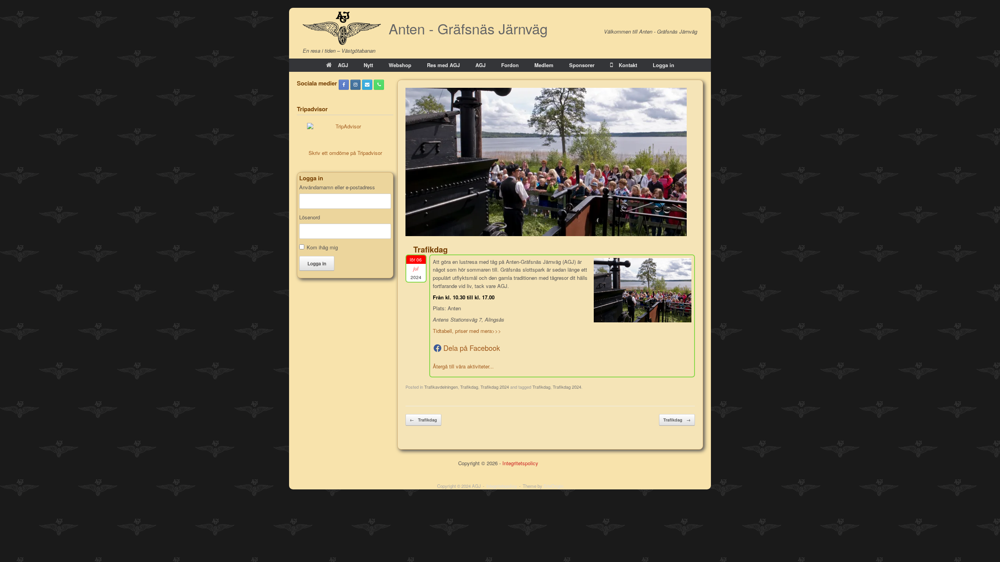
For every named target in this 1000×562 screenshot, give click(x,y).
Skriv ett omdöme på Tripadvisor (345, 153)
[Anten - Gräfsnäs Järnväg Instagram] (355, 85)
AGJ (343, 65)
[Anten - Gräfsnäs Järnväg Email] (367, 85)
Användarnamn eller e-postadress (337, 187)
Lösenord (309, 217)
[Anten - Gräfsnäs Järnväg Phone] (379, 85)
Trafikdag (469, 387)
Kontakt (628, 65)
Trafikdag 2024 (494, 387)
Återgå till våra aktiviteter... (463, 366)
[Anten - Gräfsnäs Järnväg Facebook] (344, 85)
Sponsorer (582, 65)
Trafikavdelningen (441, 387)
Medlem (544, 65)
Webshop (400, 65)
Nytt (368, 65)
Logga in (663, 65)
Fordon (510, 65)
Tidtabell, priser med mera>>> (467, 330)
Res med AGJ (443, 65)
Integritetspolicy (520, 463)
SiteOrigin (553, 486)
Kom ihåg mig (322, 247)
